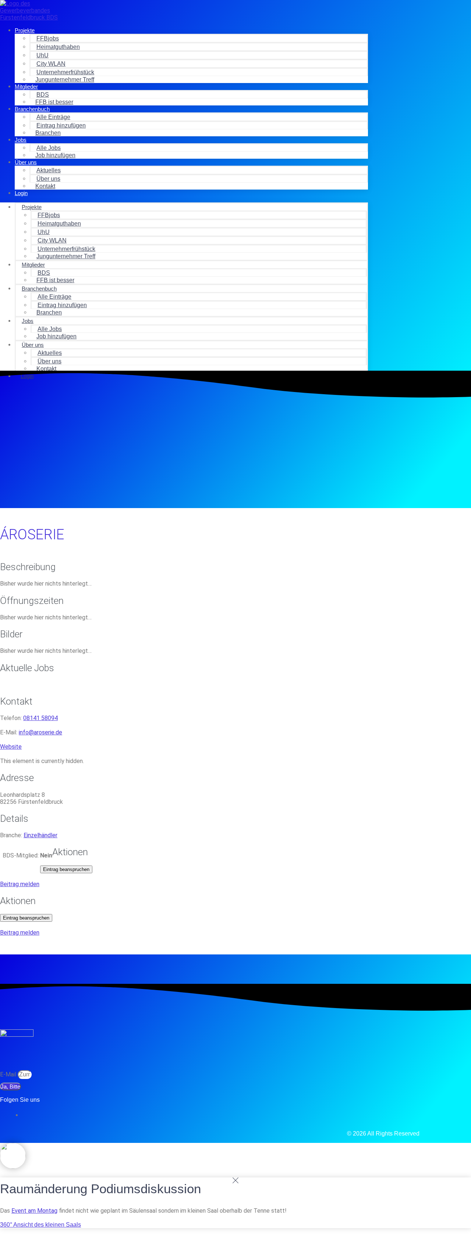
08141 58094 (40, 718)
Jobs (20, 140)
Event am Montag (34, 1210)
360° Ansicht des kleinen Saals (40, 1225)
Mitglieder (26, 86)
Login (21, 193)
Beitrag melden (19, 884)
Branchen (48, 133)
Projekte (25, 30)
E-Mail (9, 1074)
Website (11, 746)
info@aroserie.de (40, 732)
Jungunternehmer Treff (64, 79)
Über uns (26, 162)
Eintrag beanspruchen (66, 869)
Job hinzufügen (55, 155)
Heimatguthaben (58, 47)
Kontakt (45, 186)
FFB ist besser (54, 102)
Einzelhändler (40, 835)
